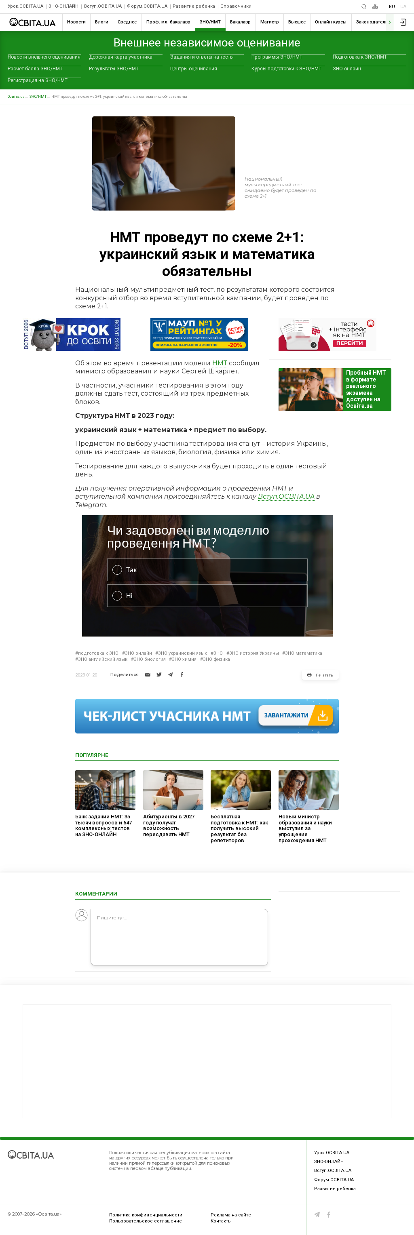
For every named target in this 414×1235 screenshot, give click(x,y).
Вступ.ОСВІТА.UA (103, 6)
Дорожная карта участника (120, 57)
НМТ (219, 363)
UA (403, 6)
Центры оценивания (193, 69)
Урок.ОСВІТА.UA (26, 6)
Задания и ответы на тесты (202, 57)
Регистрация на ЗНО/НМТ (38, 80)
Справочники (235, 6)
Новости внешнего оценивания (44, 57)
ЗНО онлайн (347, 69)
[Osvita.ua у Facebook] (329, 1215)
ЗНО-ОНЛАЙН (63, 6)
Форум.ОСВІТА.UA (147, 6)
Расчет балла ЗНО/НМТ (35, 69)
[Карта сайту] (375, 6)
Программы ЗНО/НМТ (276, 57)
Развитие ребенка (194, 6)
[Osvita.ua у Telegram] (317, 1215)
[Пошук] (363, 6)
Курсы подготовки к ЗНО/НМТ (286, 69)
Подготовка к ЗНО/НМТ (360, 57)
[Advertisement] (207, 1061)
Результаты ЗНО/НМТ (114, 69)
